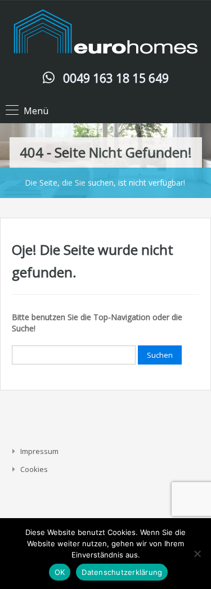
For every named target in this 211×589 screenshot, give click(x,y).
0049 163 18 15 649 (116, 78)
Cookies (34, 469)
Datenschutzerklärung (122, 572)
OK (60, 572)
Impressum (39, 451)
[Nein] (197, 553)
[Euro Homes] (105, 34)
